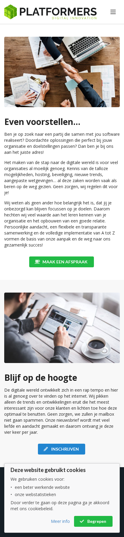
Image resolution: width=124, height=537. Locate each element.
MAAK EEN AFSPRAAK (65, 261)
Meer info (60, 521)
